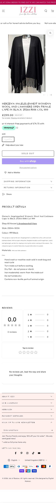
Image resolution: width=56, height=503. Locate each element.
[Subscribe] (52, 430)
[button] (45, 11)
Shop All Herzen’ (19, 223)
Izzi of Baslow (14, 478)
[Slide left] (44, 95)
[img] (12, 325)
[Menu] (3, 11)
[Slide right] (51, 95)
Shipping (14, 118)
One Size (8, 139)
